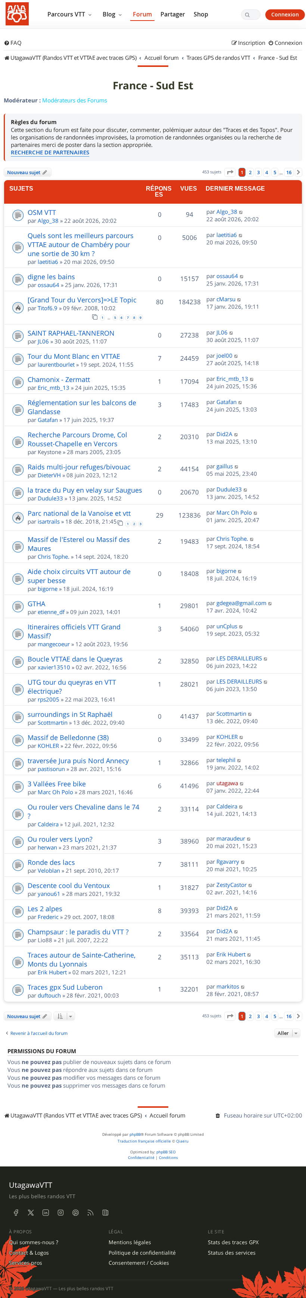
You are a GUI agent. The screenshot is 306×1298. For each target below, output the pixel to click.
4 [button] (266, 172)
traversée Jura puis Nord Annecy (78, 760)
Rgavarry (227, 861)
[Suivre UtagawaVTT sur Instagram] (60, 1213)
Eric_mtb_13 (53, 387)
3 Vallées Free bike (57, 783)
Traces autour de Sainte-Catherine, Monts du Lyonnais (81, 959)
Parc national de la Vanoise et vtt (79, 513)
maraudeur (230, 838)
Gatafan (48, 419)
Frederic (48, 917)
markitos (227, 986)
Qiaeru (182, 1141)
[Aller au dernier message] (241, 211)
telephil (225, 760)
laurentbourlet (56, 364)
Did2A (224, 434)
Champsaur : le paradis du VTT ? (78, 931)
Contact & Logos (29, 1252)
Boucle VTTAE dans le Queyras (75, 658)
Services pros (25, 1263)
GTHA (36, 603)
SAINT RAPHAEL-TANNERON (71, 333)
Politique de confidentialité (142, 1252)
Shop (201, 14)
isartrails (49, 521)
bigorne (47, 588)
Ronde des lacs (51, 862)
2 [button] (250, 172)
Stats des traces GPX (233, 1242)
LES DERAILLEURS (239, 658)
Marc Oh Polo (234, 512)
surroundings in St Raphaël (70, 714)
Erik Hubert (52, 972)
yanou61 (49, 893)
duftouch (49, 995)
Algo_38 (48, 220)
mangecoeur (54, 644)
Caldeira (48, 824)
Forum (142, 14)
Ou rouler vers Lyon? (60, 839)
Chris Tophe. (53, 556)
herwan (47, 847)
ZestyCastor (231, 884)
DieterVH (49, 475)
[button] (229, 172)
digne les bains (51, 276)
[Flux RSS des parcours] (90, 1213)
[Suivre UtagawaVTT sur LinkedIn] (45, 1213)
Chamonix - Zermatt (59, 379)
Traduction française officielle (144, 1141)
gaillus (224, 466)
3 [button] (258, 172)
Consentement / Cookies (139, 1263)
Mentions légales (130, 1242)
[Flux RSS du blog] (105, 1213)
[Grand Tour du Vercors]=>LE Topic (82, 299)
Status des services (232, 1252)
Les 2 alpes (45, 908)
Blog (110, 14)
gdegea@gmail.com (241, 603)
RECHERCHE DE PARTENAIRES (50, 152)
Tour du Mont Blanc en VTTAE (74, 356)
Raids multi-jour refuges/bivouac (79, 466)
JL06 (43, 341)
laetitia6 (48, 261)
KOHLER (48, 745)
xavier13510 (54, 667)
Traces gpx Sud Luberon (65, 987)
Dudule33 (50, 498)
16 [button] (288, 172)
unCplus (226, 626)
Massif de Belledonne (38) (68, 737)
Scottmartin (53, 722)
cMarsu (225, 299)
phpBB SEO (166, 1152)
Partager (172, 14)
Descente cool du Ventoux (69, 885)
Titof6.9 (47, 308)
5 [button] (275, 172)
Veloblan (49, 870)
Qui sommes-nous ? (33, 1242)
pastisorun (51, 769)
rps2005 (48, 699)
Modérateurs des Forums (74, 100)
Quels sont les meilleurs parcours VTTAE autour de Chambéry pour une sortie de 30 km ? (81, 244)
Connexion (285, 14)
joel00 (224, 355)
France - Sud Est (153, 85)
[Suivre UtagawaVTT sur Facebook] (15, 1213)
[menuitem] (13, 43)
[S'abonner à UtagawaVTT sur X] (30, 1213)
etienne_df (51, 612)
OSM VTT (42, 212)
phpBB (135, 1134)
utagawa (227, 783)
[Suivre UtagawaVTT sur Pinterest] (75, 1213)
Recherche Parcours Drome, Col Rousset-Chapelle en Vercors (77, 439)
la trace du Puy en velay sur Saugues (85, 489)
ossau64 (48, 285)
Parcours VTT (67, 14)
